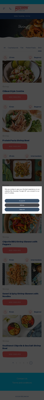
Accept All (22, 201)
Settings (22, 205)
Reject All (22, 209)
